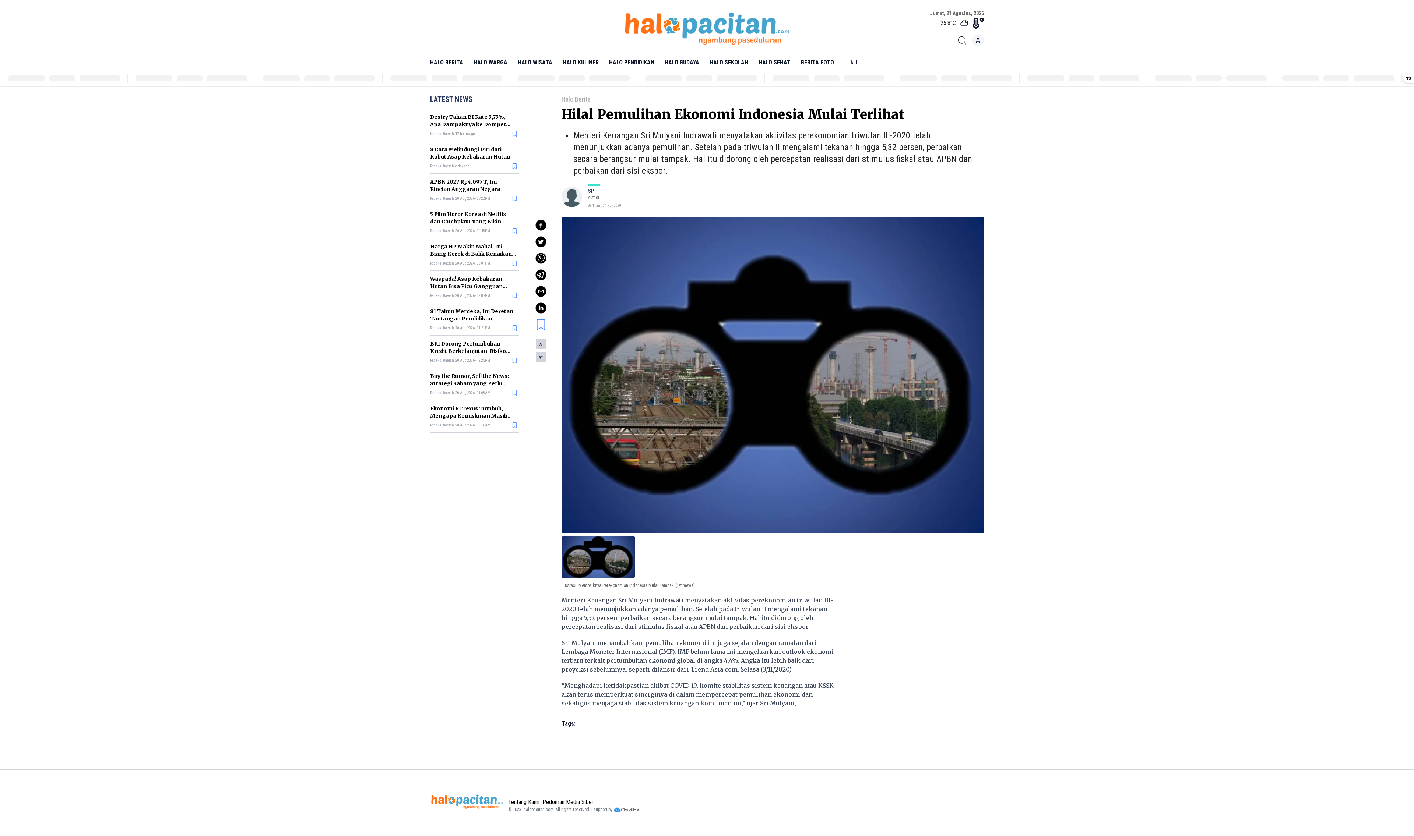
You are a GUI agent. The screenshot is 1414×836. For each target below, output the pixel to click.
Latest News (451, 99)
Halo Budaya (682, 62)
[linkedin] (540, 308)
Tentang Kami (523, 801)
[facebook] (540, 225)
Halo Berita (446, 62)
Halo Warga (490, 62)
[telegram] (540, 274)
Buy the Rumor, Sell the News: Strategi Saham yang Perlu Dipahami (469, 383)
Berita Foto (817, 62)
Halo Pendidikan (631, 62)
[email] (540, 291)
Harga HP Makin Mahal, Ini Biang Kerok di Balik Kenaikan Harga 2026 (471, 254)
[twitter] (540, 241)
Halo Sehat (775, 62)
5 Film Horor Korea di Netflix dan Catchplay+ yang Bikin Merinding (468, 221)
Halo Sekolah (729, 62)
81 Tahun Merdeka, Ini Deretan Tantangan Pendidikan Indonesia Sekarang (471, 318)
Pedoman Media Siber (568, 801)
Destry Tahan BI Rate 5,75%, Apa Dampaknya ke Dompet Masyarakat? (468, 124)
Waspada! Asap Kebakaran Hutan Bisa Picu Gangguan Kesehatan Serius (466, 286)
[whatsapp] (540, 258)
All (854, 62)
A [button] (540, 344)
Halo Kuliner (581, 62)
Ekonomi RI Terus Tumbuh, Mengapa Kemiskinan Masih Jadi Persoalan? (468, 415)
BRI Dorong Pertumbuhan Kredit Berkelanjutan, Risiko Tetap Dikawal (468, 351)
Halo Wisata (535, 62)
